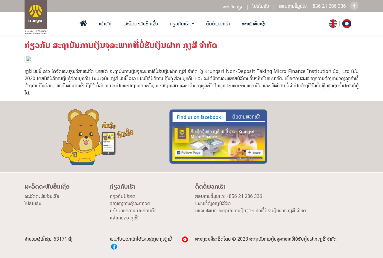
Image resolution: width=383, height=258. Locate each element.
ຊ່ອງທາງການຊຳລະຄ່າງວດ (130, 203)
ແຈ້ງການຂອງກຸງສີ (124, 218)
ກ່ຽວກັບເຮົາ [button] (180, 24)
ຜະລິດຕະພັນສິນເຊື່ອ (140, 24)
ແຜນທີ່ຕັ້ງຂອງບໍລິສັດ (213, 203)
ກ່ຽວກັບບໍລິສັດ (122, 196)
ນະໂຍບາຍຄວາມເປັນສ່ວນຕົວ (133, 210)
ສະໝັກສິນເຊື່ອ (254, 24)
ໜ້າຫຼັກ (105, 24)
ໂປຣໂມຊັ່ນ (260, 6)
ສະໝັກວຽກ (236, 6)
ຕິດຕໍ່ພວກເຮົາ (218, 24)
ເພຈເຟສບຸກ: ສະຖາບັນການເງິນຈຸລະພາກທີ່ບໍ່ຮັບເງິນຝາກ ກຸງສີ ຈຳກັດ (250, 210)
